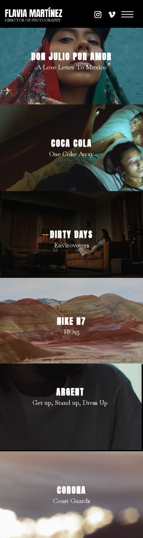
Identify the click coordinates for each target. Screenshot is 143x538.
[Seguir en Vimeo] (111, 14)
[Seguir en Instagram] (97, 14)
